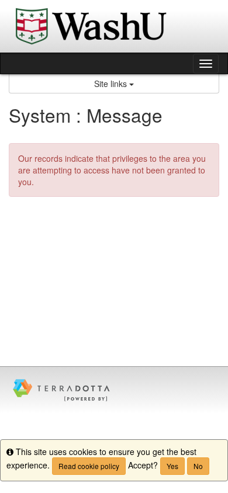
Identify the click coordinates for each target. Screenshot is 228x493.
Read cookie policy (88, 466)
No (198, 466)
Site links (111, 83)
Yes (172, 466)
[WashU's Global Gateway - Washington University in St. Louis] (114, 26)
